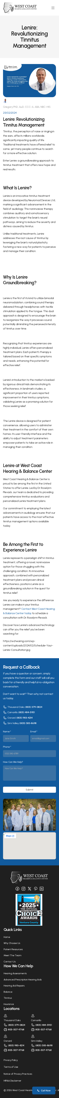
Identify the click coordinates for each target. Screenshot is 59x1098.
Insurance (9, 1004)
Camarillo (12, 712)
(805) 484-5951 (26, 712)
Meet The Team (12, 955)
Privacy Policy (11, 1060)
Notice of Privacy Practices (18, 1073)
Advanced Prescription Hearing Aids (23, 979)
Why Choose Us (12, 943)
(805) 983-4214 (24, 717)
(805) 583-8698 (27, 723)
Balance (8, 991)
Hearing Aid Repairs (14, 985)
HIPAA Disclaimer (12, 1080)
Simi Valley (13, 723)
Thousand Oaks (15, 707)
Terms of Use (11, 1066)
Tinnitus (8, 997)
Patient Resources (13, 949)
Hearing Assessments (15, 973)
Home (7, 937)
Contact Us (10, 961)
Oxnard (11, 717)
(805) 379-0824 (33, 707)
